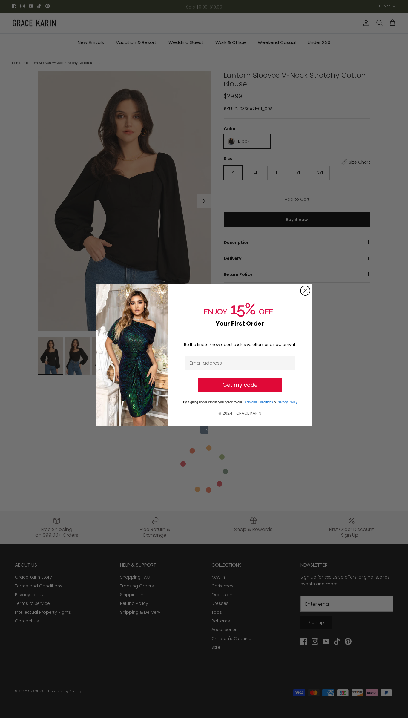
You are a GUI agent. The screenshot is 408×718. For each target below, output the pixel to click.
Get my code (240, 385)
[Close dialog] (305, 290)
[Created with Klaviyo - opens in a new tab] (204, 430)
